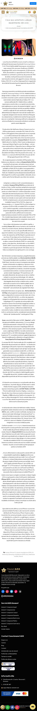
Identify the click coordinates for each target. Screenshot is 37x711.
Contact (3, 648)
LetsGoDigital (17, 425)
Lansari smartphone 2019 (23, 552)
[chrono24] (7, 595)
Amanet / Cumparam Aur (8, 610)
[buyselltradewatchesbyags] (11, 591)
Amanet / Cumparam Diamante (10, 615)
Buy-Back (4, 626)
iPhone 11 (12, 552)
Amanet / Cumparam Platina (9, 621)
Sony (26, 554)
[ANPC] (8, 664)
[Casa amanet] (11, 12)
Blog (2, 645)
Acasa (18, 26)
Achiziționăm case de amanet (9, 651)
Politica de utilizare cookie (8, 659)
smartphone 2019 (19, 554)
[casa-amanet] (10, 570)
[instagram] (7, 591)
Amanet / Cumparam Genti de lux (10, 623)
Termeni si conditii (6, 656)
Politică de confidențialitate (9, 654)
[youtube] (20, 591)
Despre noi (4, 640)
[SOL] (8, 668)
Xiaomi (21, 556)
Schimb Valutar (5, 629)
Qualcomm (15, 353)
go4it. (12, 204)
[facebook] (2, 591)
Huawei (7, 552)
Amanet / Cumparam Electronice (10, 618)
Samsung (11, 554)
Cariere (3, 643)
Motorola (5, 554)
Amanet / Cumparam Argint (9, 607)
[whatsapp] (7, 707)
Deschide (33, 3)
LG (32, 552)
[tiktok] (15, 591)
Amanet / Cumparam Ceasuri (9, 612)
